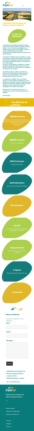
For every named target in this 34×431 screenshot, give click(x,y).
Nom (8, 323)
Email (8, 332)
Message (10, 340)
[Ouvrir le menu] (23, 6)
